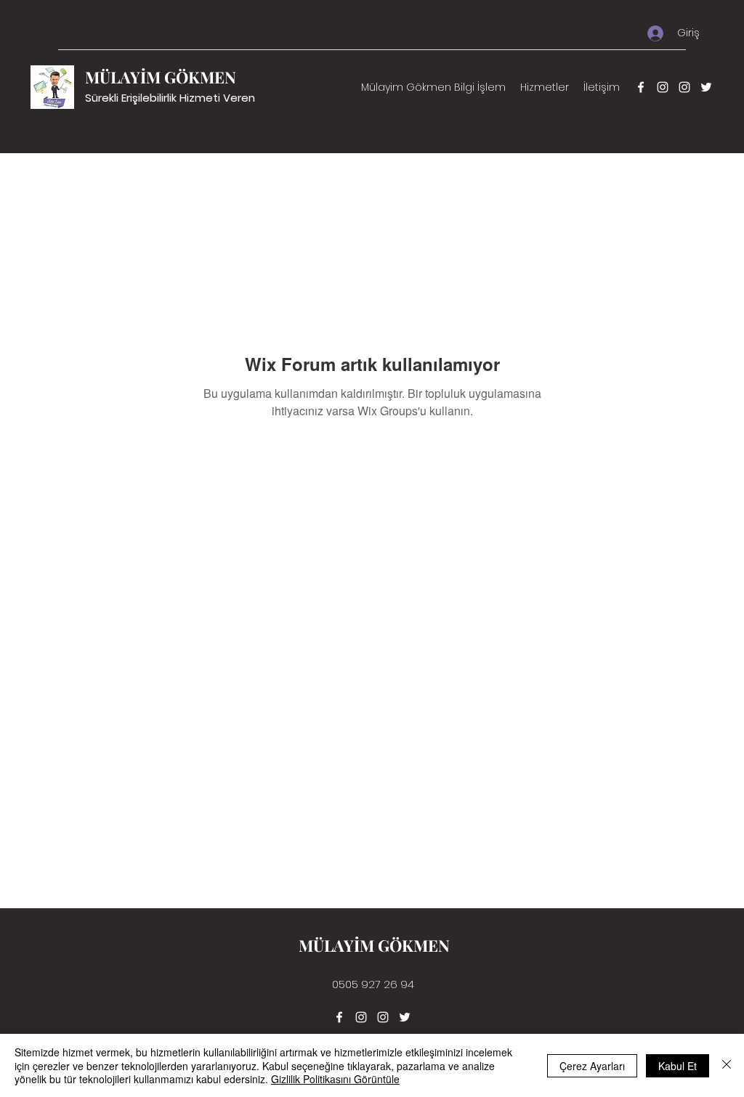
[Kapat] (726, 1065)
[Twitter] (706, 87)
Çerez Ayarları (592, 1066)
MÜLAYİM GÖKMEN (160, 77)
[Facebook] (641, 87)
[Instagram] (662, 87)
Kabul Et (677, 1066)
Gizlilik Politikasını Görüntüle (335, 1079)
